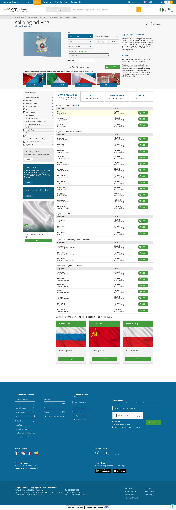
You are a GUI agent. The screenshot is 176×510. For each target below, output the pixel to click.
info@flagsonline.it (75, 492)
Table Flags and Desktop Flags (35, 139)
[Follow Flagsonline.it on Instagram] (97, 453)
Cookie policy (149, 495)
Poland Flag (131, 323)
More (28, 159)
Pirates (27, 133)
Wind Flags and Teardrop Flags (35, 121)
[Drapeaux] (30, 453)
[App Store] (119, 471)
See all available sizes (79, 51)
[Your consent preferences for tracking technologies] (172, 506)
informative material (133, 427)
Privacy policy (149, 491)
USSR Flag (97, 323)
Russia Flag (64, 323)
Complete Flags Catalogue (24, 394)
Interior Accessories (78, 408)
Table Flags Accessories (79, 416)
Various (46, 412)
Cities (16, 417)
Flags (37, 2)
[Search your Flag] (138, 9)
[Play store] (103, 471)
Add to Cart (113, 67)
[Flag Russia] (71, 337)
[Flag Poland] (138, 337)
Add (143, 113)
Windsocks (28, 127)
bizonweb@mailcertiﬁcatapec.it (78, 494)
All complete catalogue (36, 17)
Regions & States (20, 408)
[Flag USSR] (104, 337)
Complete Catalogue (32, 97)
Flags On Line (19, 17)
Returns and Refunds (131, 498)
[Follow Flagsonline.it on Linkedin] (107, 453)
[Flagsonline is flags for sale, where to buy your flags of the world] (15, 9)
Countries (18, 404)
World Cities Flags (55, 17)
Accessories (47, 2)
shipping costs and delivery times (131, 493)
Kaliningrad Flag (72, 17)
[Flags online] (23, 453)
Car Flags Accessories (79, 420)
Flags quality (149, 488)
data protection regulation (121, 425)
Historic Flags (48, 404)
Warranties (128, 488)
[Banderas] (36, 453)
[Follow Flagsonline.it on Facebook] (117, 453)
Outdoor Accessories (79, 412)
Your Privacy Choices (94, 507)
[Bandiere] (17, 453)
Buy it (71, 359)
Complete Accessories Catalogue (80, 395)
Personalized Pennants (33, 124)
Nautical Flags (19, 421)
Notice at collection (75, 507)
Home (29, 2)
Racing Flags (29, 115)
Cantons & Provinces (21, 412)
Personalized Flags (61, 2)
